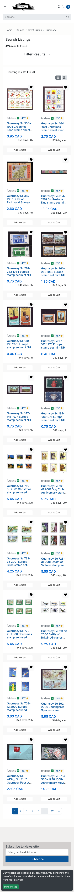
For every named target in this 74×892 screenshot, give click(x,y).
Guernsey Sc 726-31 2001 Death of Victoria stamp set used (53, 563)
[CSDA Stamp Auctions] (23, 6)
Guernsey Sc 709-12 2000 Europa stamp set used (18, 707)
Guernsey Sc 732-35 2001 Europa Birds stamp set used (18, 563)
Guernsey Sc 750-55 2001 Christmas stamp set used (19, 489)
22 (52, 811)
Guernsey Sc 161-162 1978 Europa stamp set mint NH (53, 344)
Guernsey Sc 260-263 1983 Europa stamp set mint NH (53, 272)
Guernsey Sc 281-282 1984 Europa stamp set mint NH (19, 271)
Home (9, 30)
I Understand (10, 886)
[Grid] (58, 78)
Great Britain (35, 30)
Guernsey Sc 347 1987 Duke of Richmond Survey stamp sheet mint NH (18, 202)
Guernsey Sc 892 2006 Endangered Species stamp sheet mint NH (53, 708)
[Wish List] (31, 87)
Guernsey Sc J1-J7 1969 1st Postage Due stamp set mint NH (53, 201)
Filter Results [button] (35, 54)
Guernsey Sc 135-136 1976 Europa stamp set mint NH (53, 417)
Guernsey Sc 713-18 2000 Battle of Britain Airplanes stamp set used (54, 636)
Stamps (20, 30)
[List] (64, 78)
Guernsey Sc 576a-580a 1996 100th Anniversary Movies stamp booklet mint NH (54, 782)
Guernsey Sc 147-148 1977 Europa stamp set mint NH (19, 416)
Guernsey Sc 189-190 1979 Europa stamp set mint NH (19, 344)
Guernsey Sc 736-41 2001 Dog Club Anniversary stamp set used (53, 491)
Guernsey (50, 30)
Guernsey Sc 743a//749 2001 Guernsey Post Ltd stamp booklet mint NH (19, 782)
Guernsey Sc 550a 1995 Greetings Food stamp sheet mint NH (19, 128)
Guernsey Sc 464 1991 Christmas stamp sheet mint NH (52, 128)
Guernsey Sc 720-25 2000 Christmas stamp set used (19, 634)
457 (24, 118)
